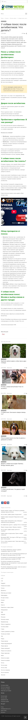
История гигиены (5, 597)
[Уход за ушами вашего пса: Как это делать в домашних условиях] (14, 421)
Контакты (3, 712)
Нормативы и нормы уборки (7, 607)
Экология (3, 674)
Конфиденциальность (6, 708)
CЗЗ (2, 580)
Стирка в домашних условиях (7, 631)
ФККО (2, 655)
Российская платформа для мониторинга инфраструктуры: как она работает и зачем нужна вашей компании (14, 563)
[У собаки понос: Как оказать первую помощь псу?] (14, 396)
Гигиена (2, 588)
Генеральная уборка (5, 585)
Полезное (3, 617)
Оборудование (4, 609)
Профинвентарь (4, 621)
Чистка (2, 662)
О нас (2, 707)
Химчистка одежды (5, 660)
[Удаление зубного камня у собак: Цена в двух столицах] (14, 344)
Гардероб (3, 583)
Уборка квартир (4, 641)
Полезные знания (5, 619)
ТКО (2, 636)
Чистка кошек (4, 665)
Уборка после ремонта (6, 650)
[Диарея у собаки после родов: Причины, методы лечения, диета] (14, 447)
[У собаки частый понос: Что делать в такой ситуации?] (14, 472)
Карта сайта (3, 710)
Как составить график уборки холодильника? (11, 514)
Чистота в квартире (5, 670)
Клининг (3, 600)
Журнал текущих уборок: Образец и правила (11, 527)
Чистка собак (3, 21)
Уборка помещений (5, 648)
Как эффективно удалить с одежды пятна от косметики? (14, 524)
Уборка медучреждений (6, 643)
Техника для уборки (5, 633)
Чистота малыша (5, 672)
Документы (3, 590)
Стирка (2, 629)
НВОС (2, 602)
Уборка (2, 638)
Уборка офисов (4, 646)
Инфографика (4, 595)
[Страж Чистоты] (14, 7)
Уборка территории (5, 653)
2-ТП (2, 578)
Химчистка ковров (5, 658)
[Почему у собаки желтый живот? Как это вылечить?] (14, 370)
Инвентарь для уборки (6, 592)
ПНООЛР (3, 614)
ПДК (2, 612)
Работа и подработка (5, 624)
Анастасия (9, 367)
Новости (3, 605)
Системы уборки (4, 626)
